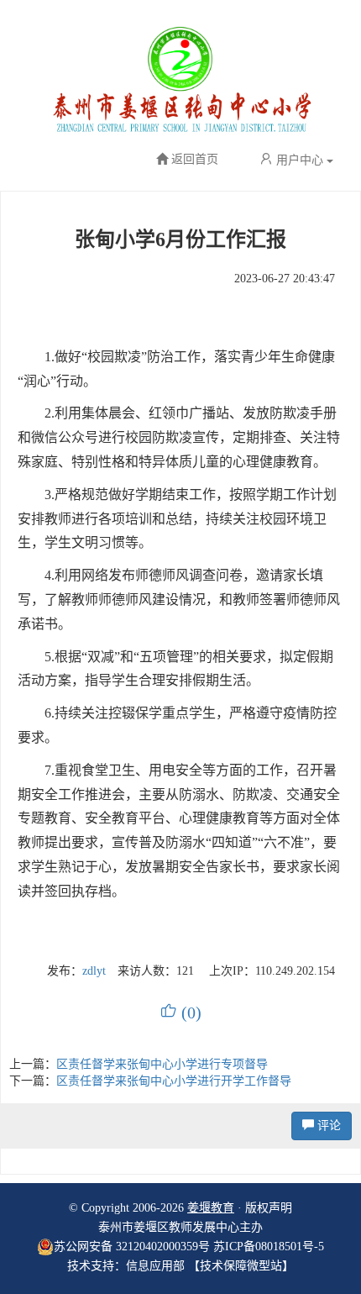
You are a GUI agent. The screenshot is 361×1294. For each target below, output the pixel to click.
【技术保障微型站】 (241, 1266)
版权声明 (268, 1208)
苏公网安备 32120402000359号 (132, 1246)
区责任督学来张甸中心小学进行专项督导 (162, 1064)
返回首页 (194, 160)
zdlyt (94, 971)
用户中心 (300, 160)
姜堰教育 (210, 1208)
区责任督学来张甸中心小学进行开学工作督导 (173, 1081)
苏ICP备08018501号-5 (268, 1246)
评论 (327, 1125)
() (180, 1012)
